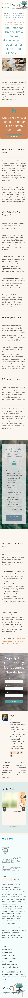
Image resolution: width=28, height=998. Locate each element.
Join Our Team (7, 961)
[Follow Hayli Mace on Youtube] (21, 752)
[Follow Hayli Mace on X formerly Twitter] (14, 752)
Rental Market (18, 24)
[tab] (10, 826)
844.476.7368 (5, 3)
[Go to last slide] (4, 809)
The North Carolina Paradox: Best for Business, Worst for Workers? (7, 770)
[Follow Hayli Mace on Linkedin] (11, 755)
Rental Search (7, 949)
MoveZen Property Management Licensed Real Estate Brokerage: (13, 974)
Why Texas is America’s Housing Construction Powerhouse (21, 769)
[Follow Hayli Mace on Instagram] (17, 752)
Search (4, 876)
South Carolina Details (10, 964)
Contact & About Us (9, 958)
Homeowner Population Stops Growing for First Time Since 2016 (13, 641)
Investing (14, 22)
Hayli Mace (15, 716)
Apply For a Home (8, 955)
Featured (7, 22)
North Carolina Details (10, 967)
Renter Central (7, 952)
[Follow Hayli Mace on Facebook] (11, 752)
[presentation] (14, 800)
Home (6, 13)
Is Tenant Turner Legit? (13, 811)
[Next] (23, 809)
